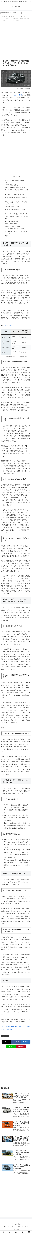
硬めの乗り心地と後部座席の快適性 (16, 187)
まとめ (6, 236)
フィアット (5, 1036)
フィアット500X (17, 95)
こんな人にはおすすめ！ (13, 221)
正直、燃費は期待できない (13, 185)
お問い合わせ (16, 1229)
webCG (7, 727)
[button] (28, 614)
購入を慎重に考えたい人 (13, 223)
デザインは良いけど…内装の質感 (15, 194)
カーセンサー (8, 325)
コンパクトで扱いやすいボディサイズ (16, 214)
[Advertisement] (16, 40)
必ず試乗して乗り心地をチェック (15, 228)
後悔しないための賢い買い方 (12, 226)
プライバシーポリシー (24, 1227)
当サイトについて (8, 1227)
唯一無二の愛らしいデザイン (14, 206)
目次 (13, 176)
